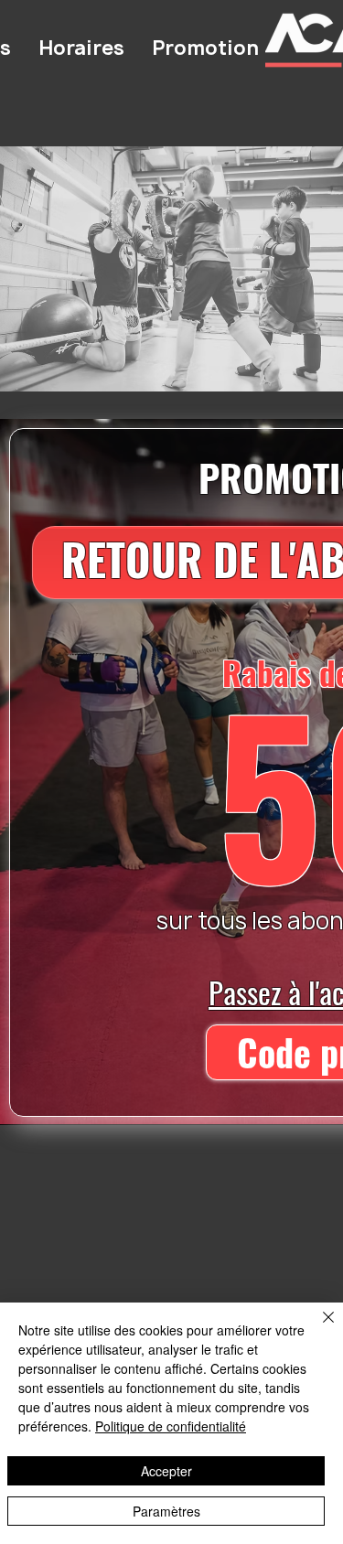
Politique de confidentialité (170, 1426)
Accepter (166, 1471)
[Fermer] (317, 1328)
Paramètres (166, 1511)
